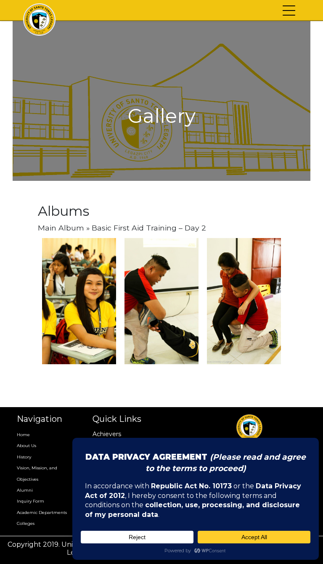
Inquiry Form (30, 501)
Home (23, 434)
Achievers (107, 434)
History (24, 457)
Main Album (61, 227)
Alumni (25, 490)
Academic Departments (42, 512)
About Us (26, 445)
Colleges (25, 523)
